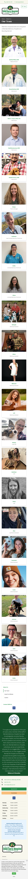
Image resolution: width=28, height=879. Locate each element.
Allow (14, 873)
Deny (14, 876)
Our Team (6, 690)
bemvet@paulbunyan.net (9, 784)
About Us (8, 19)
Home (3, 19)
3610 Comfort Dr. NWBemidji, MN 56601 (12, 779)
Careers (6, 697)
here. (17, 870)
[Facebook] (14, 707)
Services (4, 856)
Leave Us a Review (8, 694)
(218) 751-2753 (7, 782)
